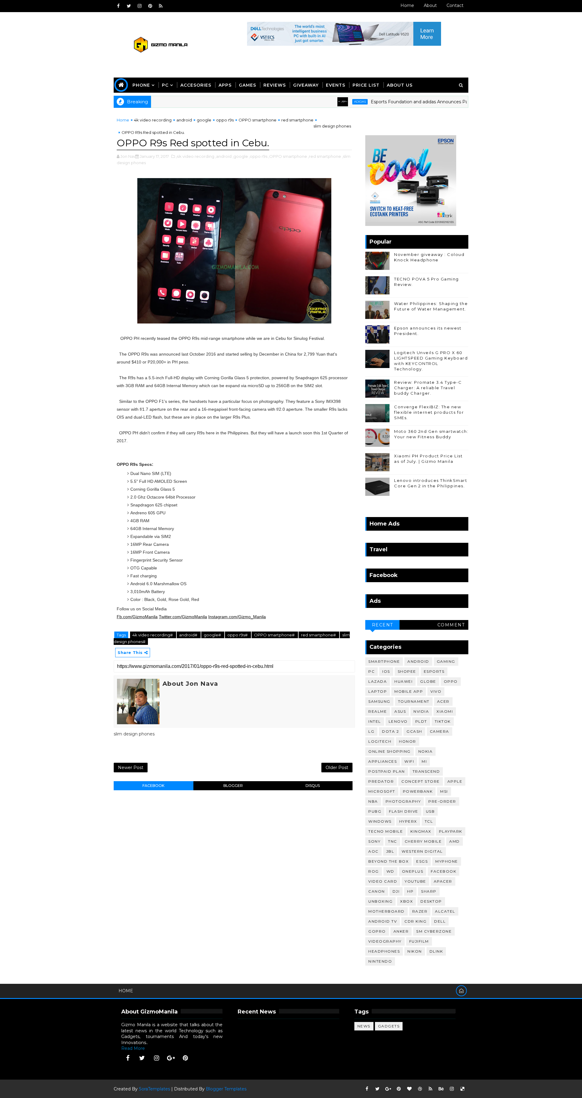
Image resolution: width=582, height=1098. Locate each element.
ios (386, 671)
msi (444, 791)
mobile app (408, 691)
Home (407, 5)
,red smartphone (324, 156)
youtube (415, 881)
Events (335, 85)
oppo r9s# (238, 634)
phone (141, 85)
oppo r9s (225, 120)
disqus (313, 785)
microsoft (381, 791)
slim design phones (332, 126)
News (363, 1026)
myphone (446, 861)
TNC (392, 841)
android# (188, 634)
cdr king (415, 921)
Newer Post (130, 767)
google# (213, 634)
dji (396, 891)
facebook (153, 785)
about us (400, 85)
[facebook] (118, 6)
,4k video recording (195, 156)
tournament (414, 701)
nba (373, 801)
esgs (422, 861)
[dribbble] (419, 1088)
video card (382, 881)
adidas (336, 102)
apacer (443, 881)
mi (424, 761)
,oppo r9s (258, 156)
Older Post (337, 767)
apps (225, 85)
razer (420, 911)
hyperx (408, 821)
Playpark (450, 831)
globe (428, 681)
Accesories (195, 85)
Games (247, 85)
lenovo (398, 721)
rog (373, 871)
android (184, 120)
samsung (379, 701)
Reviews (274, 85)
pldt (421, 721)
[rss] (160, 6)
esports (434, 671)
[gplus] (171, 1058)
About (430, 5)
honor (407, 741)
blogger (233, 785)
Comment (451, 625)
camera (439, 731)
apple (455, 781)
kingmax (420, 831)
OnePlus (412, 871)
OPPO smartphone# (275, 634)
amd (454, 841)
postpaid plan (386, 771)
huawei (403, 681)
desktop (431, 901)
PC (165, 85)
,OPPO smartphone (287, 156)
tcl (429, 821)
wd (390, 871)
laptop (377, 691)
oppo (451, 681)
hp (410, 891)
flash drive (403, 811)
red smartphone (297, 120)
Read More (133, 1048)
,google (240, 156)
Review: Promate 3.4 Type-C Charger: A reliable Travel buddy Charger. (428, 388)
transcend (426, 771)
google (204, 120)
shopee (407, 671)
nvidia (421, 711)
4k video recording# (153, 634)
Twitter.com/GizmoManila (183, 616)
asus (400, 711)
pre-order (442, 801)
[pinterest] (150, 6)
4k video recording (153, 120)
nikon (414, 951)
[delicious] (462, 1088)
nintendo (380, 961)
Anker (401, 931)
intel (374, 721)
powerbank (418, 791)
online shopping (389, 751)
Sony (374, 841)
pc (371, 671)
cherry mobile (423, 841)
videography (385, 941)
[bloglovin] (409, 1088)
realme (377, 711)
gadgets (389, 1026)
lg (371, 731)
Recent (382, 625)
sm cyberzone (434, 931)
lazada (377, 681)
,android (223, 156)
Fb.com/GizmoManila (137, 616)
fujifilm (419, 941)
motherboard (386, 911)
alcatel (445, 911)
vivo (435, 691)
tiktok (443, 721)
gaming (446, 661)
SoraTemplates (154, 1089)
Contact (455, 5)
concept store (420, 781)
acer (443, 701)
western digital (422, 851)
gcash (414, 731)
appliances (382, 761)
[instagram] (139, 6)
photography (403, 801)
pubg (374, 811)
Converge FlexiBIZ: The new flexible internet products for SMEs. (429, 412)
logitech (379, 741)
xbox (406, 901)
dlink (436, 951)
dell (440, 921)
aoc (373, 851)
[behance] (441, 1088)
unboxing (380, 901)
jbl (390, 851)
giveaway (306, 85)
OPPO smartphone (257, 120)
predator (381, 781)
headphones (384, 951)
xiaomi (444, 711)
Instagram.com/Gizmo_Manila (237, 616)
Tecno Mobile (385, 831)
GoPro (377, 931)
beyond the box (388, 861)
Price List (366, 85)
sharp (428, 891)
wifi (409, 761)
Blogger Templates (226, 1089)
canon (376, 891)
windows (380, 821)
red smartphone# (319, 634)
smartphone (384, 661)
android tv (382, 921)
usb (430, 811)
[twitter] (128, 6)
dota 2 (390, 731)
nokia (425, 751)
